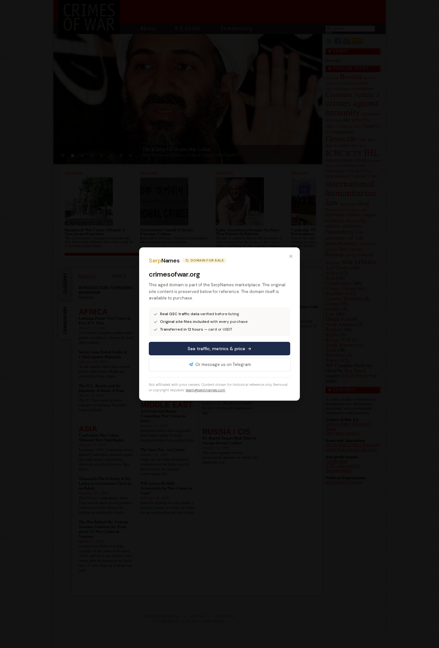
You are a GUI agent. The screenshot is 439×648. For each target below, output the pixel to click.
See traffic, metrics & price (216, 348)
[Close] (290, 256)
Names (164, 260)
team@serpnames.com (205, 390)
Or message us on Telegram (223, 364)
